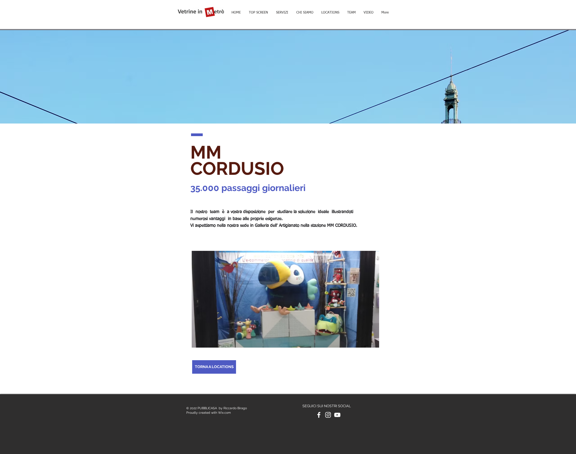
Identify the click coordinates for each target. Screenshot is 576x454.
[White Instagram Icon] (328, 415)
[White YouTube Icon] (337, 415)
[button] (330, 12)
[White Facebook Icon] (319, 415)
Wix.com (224, 412)
